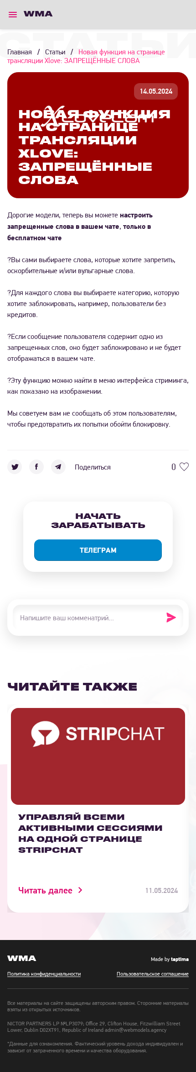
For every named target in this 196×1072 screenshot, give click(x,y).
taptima (180, 959)
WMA (38, 14)
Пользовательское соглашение (153, 974)
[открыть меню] (12, 14)
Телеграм (98, 549)
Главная (19, 52)
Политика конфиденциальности (44, 974)
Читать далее (45, 890)
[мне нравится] (184, 466)
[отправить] (174, 617)
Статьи (55, 52)
